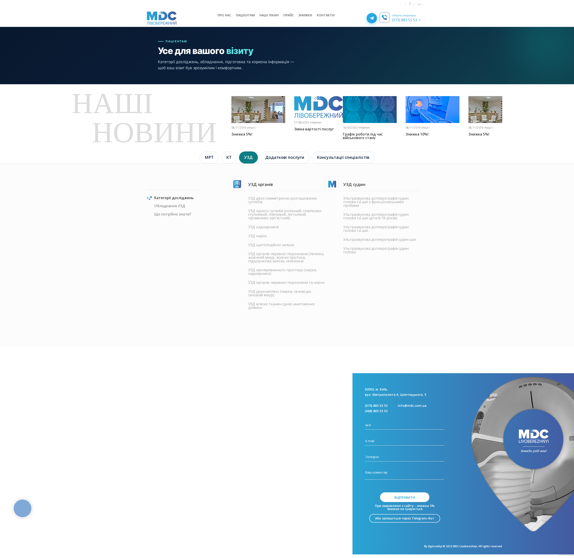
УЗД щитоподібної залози (271, 245)
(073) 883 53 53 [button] (405, 19)
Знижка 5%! (416, 134)
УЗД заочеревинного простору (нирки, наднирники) (282, 271)
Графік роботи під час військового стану (300, 136)
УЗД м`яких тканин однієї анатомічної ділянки (281, 305)
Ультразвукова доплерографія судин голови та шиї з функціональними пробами (376, 201)
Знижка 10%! (354, 134)
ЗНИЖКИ (305, 15)
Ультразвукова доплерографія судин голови (376, 250)
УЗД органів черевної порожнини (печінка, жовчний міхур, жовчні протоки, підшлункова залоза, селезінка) (286, 257)
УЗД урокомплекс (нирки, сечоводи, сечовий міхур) (280, 293)
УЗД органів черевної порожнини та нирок (286, 282)
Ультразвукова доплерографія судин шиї (379, 239)
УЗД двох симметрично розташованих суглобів (282, 200)
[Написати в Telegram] (372, 18)
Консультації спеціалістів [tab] (343, 157)
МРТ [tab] (209, 157)
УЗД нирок (257, 236)
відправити (404, 497)
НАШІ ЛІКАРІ (269, 15)
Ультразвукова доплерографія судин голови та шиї (376, 228)
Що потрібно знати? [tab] (172, 214)
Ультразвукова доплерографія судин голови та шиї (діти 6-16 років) (376, 216)
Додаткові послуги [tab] (284, 157)
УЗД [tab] (248, 157)
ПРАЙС (288, 15)
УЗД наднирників (263, 227)
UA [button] (419, 4)
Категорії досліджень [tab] (174, 198)
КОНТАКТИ (326, 15)
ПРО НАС (224, 15)
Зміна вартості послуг (251, 129)
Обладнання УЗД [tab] (169, 206)
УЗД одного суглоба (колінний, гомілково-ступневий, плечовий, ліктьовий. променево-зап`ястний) (285, 214)
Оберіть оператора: (404, 15)
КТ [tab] (229, 157)
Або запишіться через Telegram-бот (404, 518)
